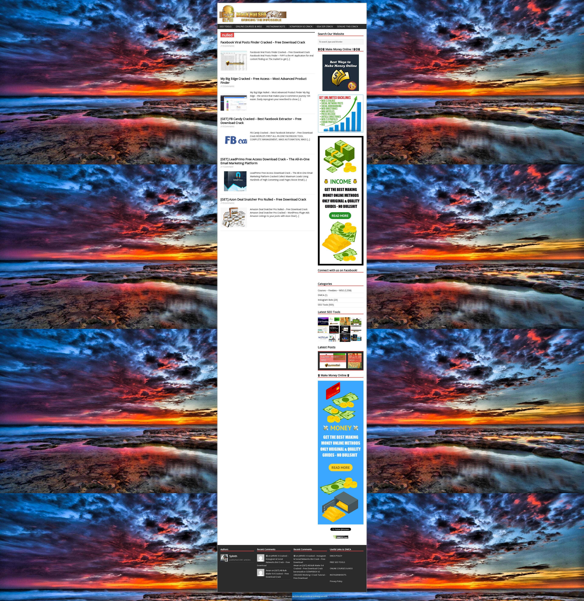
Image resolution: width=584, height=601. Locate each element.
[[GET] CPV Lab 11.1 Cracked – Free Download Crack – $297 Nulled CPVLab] (323, 340)
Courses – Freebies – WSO (331, 290)
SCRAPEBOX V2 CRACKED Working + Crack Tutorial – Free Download (310, 574)
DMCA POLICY (336, 555)
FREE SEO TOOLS (337, 562)
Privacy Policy (336, 581)
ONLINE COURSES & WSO (341, 568)
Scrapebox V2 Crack (301, 26)
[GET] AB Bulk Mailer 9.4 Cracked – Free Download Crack (277, 573)
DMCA (321, 295)
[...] (288, 59)
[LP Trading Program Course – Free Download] (323, 323)
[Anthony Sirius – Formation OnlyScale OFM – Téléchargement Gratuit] (356, 340)
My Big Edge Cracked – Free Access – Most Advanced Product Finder (264, 81)
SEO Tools (225, 26)
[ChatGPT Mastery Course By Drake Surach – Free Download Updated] (345, 331)
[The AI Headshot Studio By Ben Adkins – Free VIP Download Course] (345, 323)
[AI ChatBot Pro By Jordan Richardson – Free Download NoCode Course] (345, 340)
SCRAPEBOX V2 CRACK (337, 596)
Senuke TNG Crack (347, 26)
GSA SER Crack (325, 26)
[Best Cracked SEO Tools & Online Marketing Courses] (253, 20)
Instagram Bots (275, 26)
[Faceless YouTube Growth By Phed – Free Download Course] (334, 331)
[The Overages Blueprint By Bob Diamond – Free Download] (334, 340)
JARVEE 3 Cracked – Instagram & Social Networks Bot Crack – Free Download (310, 559)
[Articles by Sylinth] (224, 560)
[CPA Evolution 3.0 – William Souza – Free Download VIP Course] (356, 331)
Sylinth (233, 556)
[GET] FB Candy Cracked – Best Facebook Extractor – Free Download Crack (261, 121)
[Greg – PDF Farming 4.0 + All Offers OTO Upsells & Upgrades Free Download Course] (356, 323)
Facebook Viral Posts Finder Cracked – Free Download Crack (263, 42)
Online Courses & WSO (249, 26)
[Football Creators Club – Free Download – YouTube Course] (323, 331)
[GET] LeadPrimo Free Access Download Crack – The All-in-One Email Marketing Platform (265, 161)
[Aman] (260, 574)
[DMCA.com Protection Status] (340, 537)
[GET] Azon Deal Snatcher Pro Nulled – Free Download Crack (263, 199)
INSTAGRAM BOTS (338, 574)
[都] (260, 560)
